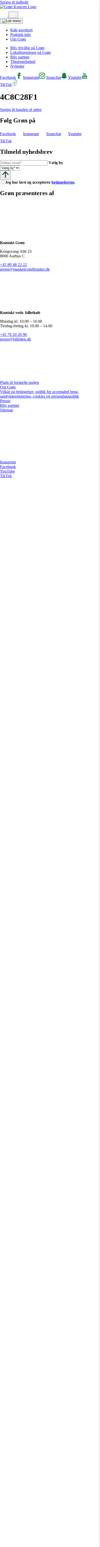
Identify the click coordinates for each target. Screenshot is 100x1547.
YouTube (7, 471)
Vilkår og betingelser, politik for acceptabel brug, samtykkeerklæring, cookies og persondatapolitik (39, 393)
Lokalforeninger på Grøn (30, 52)
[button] (4, 15)
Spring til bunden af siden (21, 109)
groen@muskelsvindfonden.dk (25, 269)
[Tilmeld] (5, 174)
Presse (5, 401)
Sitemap (6, 410)
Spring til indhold (14, 2)
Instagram (8, 462)
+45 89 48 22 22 (13, 264)
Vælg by (55, 162)
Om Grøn (18, 39)
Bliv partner (19, 57)
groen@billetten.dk (15, 339)
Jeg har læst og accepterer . (44, 182)
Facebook (8, 466)
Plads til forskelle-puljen (19, 382)
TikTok (6, 476)
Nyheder (17, 66)
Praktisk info (20, 34)
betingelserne (63, 182)
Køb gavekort (21, 30)
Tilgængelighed (22, 61)
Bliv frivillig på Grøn (27, 48)
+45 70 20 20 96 (13, 334)
